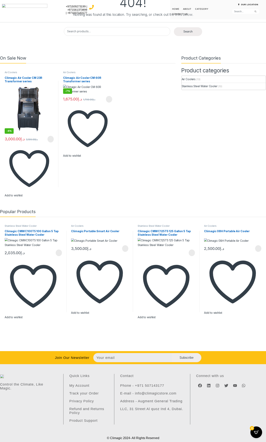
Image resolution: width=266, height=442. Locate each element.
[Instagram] (217, 385)
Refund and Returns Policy (86, 411)
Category (201, 9)
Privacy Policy (81, 401)
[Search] (255, 11)
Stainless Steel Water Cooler (200, 86)
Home (175, 9)
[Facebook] (200, 385)
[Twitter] (226, 385)
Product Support (83, 421)
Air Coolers (11, 72)
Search (188, 31)
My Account (79, 386)
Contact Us (180, 14)
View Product (49, 139)
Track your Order (84, 393)
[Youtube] (235, 385)
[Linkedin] (209, 385)
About (187, 9)
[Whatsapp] (244, 385)
